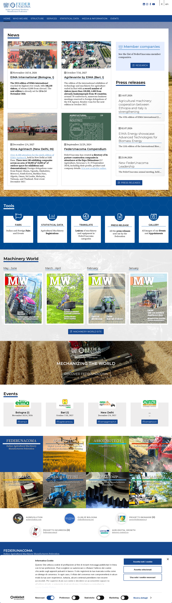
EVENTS (114, 18)
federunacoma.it (50, 532)
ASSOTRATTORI (64, 477)
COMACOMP (107, 477)
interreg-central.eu (120, 532)
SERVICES (52, 18)
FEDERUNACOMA (21, 441)
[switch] (75, 598)
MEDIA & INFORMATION (94, 18)
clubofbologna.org (86, 519)
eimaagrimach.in (108, 422)
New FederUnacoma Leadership (133, 164)
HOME (6, 18)
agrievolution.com (33, 519)
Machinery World (20, 258)
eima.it (23, 422)
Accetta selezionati (143, 569)
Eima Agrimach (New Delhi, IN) (32, 149)
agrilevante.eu (66, 422)
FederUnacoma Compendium (85, 149)
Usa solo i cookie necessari (142, 577)
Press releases (130, 82)
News (13, 35)
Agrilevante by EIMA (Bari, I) (84, 77)
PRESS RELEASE (120, 225)
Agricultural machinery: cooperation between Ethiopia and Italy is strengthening (135, 106)
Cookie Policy (49, 587)
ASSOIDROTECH (107, 441)
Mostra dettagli (140, 598)
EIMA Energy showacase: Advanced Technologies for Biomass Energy (138, 137)
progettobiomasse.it (138, 519)
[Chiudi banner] (168, 559)
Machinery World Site (87, 331)
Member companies (141, 46)
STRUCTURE (37, 18)
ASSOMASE (21, 477)
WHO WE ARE (20, 18)
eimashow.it (151, 422)
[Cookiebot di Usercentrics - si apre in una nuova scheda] (17, 598)
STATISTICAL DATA (69, 18)
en (167, 4)
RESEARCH (141, 65)
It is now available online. (93, 168)
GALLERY (154, 225)
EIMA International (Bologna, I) (32, 77)
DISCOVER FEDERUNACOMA (86, 374)
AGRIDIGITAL (64, 441)
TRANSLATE (86, 225)
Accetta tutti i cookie (142, 562)
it (162, 4)
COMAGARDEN (150, 477)
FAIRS (18, 225)
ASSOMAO (150, 441)
